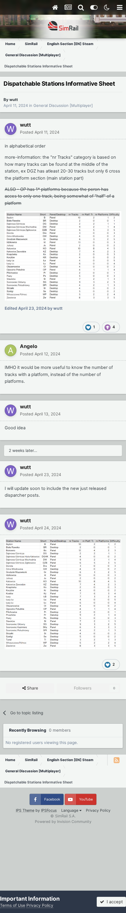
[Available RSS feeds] (116, 759)
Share (32, 688)
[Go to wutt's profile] (10, 129)
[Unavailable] (63, 255)
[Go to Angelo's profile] (10, 350)
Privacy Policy (98, 810)
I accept (113, 901)
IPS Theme (25, 810)
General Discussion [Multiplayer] (63, 105)
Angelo (28, 346)
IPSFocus (49, 810)
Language (70, 810)
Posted (39, 132)
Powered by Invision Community (63, 821)
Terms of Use (12, 905)
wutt (13, 99)
